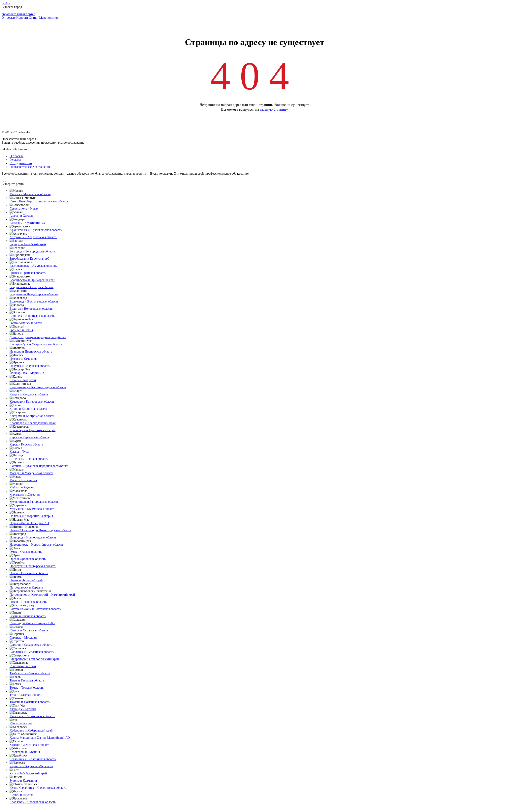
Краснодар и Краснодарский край (33, 423)
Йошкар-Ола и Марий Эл (27, 373)
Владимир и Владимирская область (34, 294)
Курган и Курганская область (29, 437)
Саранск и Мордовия (24, 637)
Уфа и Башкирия (21, 723)
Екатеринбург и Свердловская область (36, 344)
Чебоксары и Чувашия (25, 752)
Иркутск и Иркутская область (30, 365)
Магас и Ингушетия (23, 480)
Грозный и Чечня (21, 330)
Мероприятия (48, 17)
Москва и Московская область (30, 194)
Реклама (15, 159)
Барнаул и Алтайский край (28, 244)
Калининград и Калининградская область (38, 387)
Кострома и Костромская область (32, 416)
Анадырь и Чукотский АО (27, 222)
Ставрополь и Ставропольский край (34, 659)
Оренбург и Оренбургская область (33, 566)
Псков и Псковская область (28, 601)
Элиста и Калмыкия (23, 780)
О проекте (9, 17)
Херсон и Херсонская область (30, 744)
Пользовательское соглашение (30, 166)
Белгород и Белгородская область (32, 251)
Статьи (33, 17)
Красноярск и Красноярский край (32, 430)
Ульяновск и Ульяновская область (32, 716)
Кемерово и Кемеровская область (32, 401)
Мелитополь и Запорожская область (34, 501)
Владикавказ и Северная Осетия (31, 287)
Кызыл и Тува (19, 451)
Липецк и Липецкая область (29, 458)
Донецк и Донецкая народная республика (38, 337)
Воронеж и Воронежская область (32, 315)
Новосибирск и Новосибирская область (36, 544)
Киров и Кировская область (28, 408)
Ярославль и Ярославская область (32, 802)
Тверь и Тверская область (27, 680)
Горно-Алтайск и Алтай (26, 323)
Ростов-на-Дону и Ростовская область (35, 609)
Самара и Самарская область (29, 630)
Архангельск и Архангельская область (36, 230)
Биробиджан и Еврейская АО (30, 258)
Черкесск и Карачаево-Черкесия (31, 766)
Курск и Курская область (26, 444)
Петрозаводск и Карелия (26, 587)
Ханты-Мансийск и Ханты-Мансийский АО (40, 737)
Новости (22, 17)
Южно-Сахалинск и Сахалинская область (38, 787)
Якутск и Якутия (21, 794)
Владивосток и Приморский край (32, 280)
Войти (6, 3)
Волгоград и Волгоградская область (34, 301)
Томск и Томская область (27, 687)
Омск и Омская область (26, 551)
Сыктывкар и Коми (23, 666)
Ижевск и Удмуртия (23, 358)
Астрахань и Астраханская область (33, 237)
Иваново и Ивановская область (31, 351)
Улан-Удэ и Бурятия (23, 709)
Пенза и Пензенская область (29, 573)
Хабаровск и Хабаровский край (31, 730)
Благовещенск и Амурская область (33, 265)
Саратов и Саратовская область (31, 644)
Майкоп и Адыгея (22, 487)
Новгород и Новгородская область (33, 537)
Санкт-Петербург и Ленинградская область (39, 201)
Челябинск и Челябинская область (33, 759)
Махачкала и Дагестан (25, 494)
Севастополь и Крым (24, 208)
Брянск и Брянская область (28, 272)
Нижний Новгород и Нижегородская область (40, 530)
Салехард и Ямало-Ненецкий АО (32, 623)
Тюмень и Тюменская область (30, 702)
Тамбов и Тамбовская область (30, 673)
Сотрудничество (21, 163)
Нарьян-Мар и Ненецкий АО (29, 523)
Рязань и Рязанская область (28, 616)
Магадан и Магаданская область (31, 473)
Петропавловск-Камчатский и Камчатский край (42, 594)
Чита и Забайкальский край (28, 773)
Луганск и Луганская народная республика (39, 466)
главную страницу (274, 109)
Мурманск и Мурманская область (32, 508)
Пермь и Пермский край (26, 580)
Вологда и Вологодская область (31, 308)
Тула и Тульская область (26, 694)
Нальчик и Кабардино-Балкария (31, 516)
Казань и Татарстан (23, 380)
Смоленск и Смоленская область (32, 651)
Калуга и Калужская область (29, 394)
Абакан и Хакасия (22, 215)
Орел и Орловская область (28, 559)
